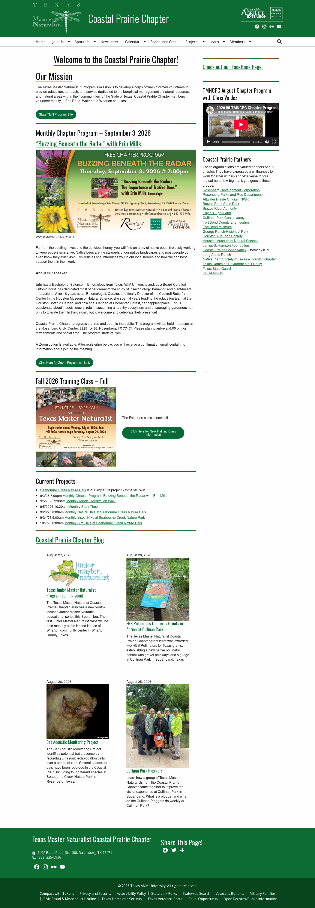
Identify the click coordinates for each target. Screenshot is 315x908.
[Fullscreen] (274, 142)
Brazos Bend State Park (221, 203)
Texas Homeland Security (121, 898)
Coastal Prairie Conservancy (224, 249)
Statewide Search (196, 893)
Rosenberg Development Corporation (231, 189)
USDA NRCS (213, 272)
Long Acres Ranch (217, 254)
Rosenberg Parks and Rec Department (232, 194)
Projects (191, 41)
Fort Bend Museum (217, 226)
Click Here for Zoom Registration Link (64, 362)
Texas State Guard (217, 268)
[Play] (208, 142)
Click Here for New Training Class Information (153, 432)
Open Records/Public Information (250, 898)
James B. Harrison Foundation (226, 245)
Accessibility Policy (131, 893)
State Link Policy (164, 893)
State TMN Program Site (56, 114)
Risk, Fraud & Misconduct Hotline (69, 898)
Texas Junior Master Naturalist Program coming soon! (71, 593)
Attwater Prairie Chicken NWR (226, 199)
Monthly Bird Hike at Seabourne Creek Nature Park (103, 522)
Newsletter (109, 41)
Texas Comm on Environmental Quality (232, 263)
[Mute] (267, 142)
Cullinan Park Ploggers (144, 771)
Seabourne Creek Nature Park (63, 489)
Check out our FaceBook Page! (233, 67)
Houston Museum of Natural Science (230, 240)
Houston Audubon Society (223, 235)
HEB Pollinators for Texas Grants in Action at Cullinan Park (154, 626)
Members (237, 41)
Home (40, 41)
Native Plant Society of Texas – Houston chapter (239, 259)
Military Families (263, 893)
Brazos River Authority (220, 208)
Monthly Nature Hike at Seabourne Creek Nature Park (105, 512)
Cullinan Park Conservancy (223, 217)
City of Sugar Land (217, 212)
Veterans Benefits (230, 893)
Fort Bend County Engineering (226, 222)
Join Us (58, 41)
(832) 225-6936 (49, 857)
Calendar (132, 41)
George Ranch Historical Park (225, 231)
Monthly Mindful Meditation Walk (91, 500)
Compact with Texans (57, 893)
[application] (241, 124)
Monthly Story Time (83, 506)
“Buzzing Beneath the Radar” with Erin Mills (88, 143)
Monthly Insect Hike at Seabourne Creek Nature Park (104, 517)
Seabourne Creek (164, 41)
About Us (82, 41)
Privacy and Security (95, 893)
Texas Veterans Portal (165, 898)
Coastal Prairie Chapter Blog (70, 539)
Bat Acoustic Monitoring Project (72, 742)
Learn (214, 41)
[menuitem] (40, 41)
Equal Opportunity (203, 898)
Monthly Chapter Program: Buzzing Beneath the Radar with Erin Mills (115, 495)
